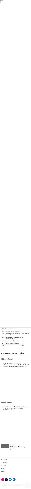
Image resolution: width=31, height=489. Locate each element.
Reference (3, 465)
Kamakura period (21, 447)
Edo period (21, 446)
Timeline (3, 468)
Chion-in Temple (7, 359)
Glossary (3, 471)
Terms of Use (4, 459)
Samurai (12, 449)
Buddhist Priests (14, 446)
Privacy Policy (4, 462)
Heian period (13, 447)
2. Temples (12, 444)
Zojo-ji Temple (6, 402)
